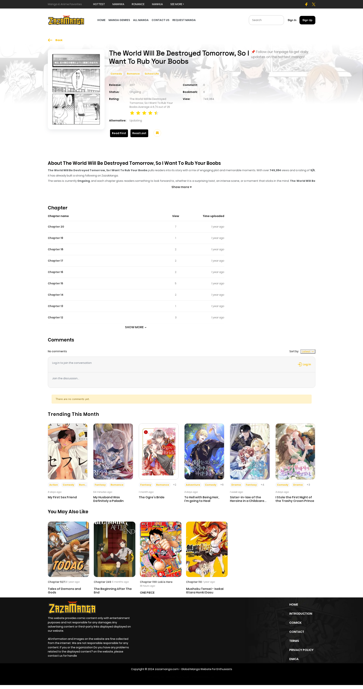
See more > (177, 4)
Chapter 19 (55, 238)
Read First (119, 133)
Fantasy (100, 485)
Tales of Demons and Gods (64, 591)
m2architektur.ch (203, 677)
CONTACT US (160, 20)
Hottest (99, 4)
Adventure (193, 485)
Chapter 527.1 (57, 582)
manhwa (118, 4)
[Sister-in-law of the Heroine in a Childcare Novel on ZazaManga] (250, 451)
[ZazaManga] (66, 20)
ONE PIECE (147, 592)
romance (138, 4)
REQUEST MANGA (184, 20)
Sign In (292, 20)
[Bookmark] (157, 133)
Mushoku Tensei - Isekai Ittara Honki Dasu (204, 591)
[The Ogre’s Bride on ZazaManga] (158, 451)
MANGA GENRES (119, 20)
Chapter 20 (56, 227)
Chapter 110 (194, 582)
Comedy (116, 73)
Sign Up (307, 20)
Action (53, 485)
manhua (157, 4)
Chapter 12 (55, 317)
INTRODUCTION (300, 613)
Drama (236, 485)
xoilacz (170, 677)
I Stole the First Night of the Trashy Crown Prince (294, 499)
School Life (152, 73)
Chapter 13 (55, 306)
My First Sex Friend (62, 497)
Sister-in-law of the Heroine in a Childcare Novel (247, 501)
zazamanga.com (167, 669)
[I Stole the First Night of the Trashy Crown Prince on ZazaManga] (295, 451)
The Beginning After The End (113, 591)
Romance (133, 73)
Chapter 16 (55, 272)
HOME (101, 20)
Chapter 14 (55, 295)
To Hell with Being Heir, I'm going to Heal (201, 499)
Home (293, 604)
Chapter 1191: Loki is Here (156, 582)
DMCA (294, 659)
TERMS (294, 641)
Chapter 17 (55, 261)
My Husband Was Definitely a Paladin (108, 499)
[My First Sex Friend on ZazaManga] (68, 451)
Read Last (139, 133)
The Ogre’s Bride (151, 497)
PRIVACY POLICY (301, 650)
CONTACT (296, 632)
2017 (132, 85)
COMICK (295, 623)
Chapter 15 (55, 283)
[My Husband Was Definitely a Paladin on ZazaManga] (113, 451)
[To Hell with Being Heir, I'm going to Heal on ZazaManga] (204, 451)
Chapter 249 (102, 582)
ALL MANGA (141, 20)
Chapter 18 (55, 249)
